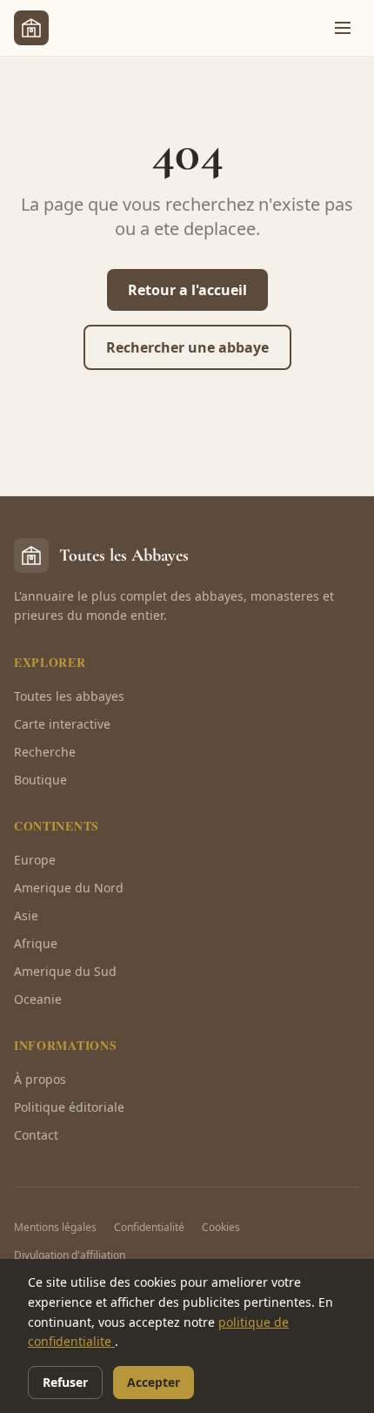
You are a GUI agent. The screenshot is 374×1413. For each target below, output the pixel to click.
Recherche (45, 752)
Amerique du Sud (65, 971)
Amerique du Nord (69, 887)
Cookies (221, 1227)
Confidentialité (149, 1227)
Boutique (40, 779)
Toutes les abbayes (69, 696)
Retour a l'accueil (187, 289)
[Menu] (342, 27)
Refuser (65, 1382)
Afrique (35, 943)
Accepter (153, 1382)
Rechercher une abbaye (187, 347)
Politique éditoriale (69, 1107)
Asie (26, 915)
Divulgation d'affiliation (69, 1255)
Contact (36, 1135)
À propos (40, 1079)
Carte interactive (62, 724)
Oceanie (38, 999)
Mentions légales (55, 1227)
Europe (35, 859)
